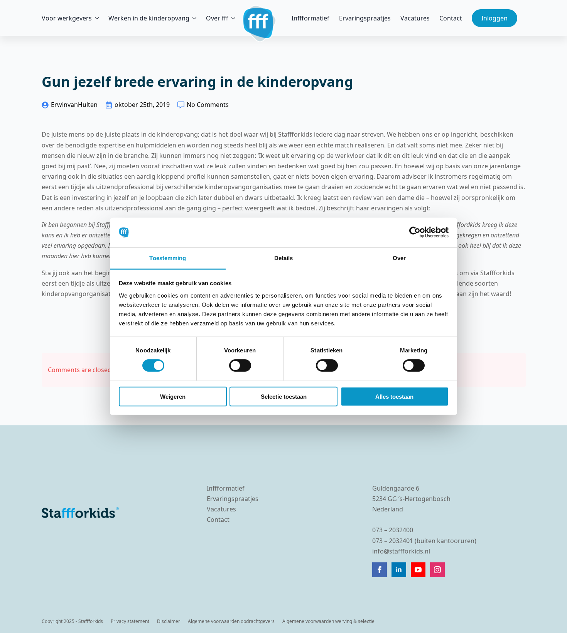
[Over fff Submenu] (231, 18)
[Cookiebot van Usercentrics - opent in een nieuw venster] (415, 232)
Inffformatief (310, 18)
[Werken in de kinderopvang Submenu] (192, 18)
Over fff (217, 18)
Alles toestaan (394, 396)
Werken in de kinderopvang (148, 18)
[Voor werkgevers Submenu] (95, 18)
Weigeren (173, 396)
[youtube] (418, 569)
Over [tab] (399, 258)
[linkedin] (399, 569)
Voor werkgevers (67, 18)
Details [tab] (283, 258)
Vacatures (415, 18)
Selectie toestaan (284, 396)
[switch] (240, 365)
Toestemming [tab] (167, 258)
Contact (450, 18)
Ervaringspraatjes (365, 18)
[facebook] (379, 569)
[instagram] (437, 569)
